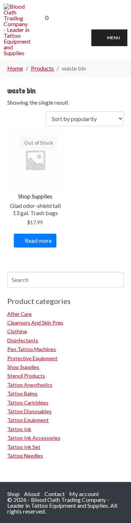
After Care (19, 314)
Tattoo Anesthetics (29, 385)
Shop (13, 493)
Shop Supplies (23, 367)
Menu (113, 37)
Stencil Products (26, 376)
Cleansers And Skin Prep (35, 322)
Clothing (17, 331)
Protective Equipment (32, 358)
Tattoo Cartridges (27, 402)
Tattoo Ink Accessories (33, 438)
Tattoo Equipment (28, 420)
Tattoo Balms (22, 393)
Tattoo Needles (25, 455)
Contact (54, 493)
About (32, 493)
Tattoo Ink (19, 429)
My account (84, 493)
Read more (38, 240)
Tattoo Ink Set (23, 447)
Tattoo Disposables (29, 411)
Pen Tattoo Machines (31, 349)
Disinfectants (22, 340)
